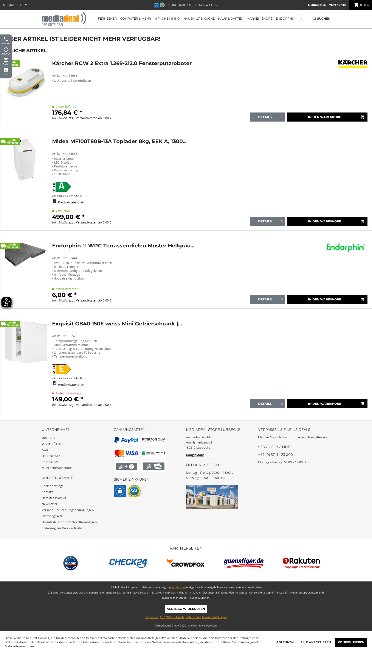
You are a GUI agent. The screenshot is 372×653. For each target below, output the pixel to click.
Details (265, 117)
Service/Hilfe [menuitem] (13, 4)
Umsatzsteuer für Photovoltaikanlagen (69, 522)
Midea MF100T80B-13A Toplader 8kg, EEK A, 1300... (119, 141)
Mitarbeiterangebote (57, 468)
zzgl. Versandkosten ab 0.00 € (90, 118)
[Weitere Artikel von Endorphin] (346, 248)
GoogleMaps (195, 455)
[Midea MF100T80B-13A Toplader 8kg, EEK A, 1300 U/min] (26, 182)
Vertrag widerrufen (186, 609)
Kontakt (47, 492)
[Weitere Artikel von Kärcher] (352, 65)
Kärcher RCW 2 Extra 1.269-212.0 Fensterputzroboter (122, 63)
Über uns (48, 438)
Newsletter (49, 504)
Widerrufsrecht (53, 444)
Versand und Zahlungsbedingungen (68, 510)
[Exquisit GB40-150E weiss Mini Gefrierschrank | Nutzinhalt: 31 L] (26, 364)
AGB (45, 450)
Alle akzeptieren (315, 642)
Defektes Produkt (54, 498)
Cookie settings (53, 486)
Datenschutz (51, 456)
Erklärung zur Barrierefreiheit (63, 528)
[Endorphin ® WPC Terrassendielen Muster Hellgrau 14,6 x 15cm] (26, 273)
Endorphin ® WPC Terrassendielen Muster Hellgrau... (123, 246)
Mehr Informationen (19, 646)
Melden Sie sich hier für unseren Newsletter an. (293, 437)
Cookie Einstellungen (214, 617)
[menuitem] (317, 5)
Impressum (50, 462)
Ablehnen (285, 642)
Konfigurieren (351, 642)
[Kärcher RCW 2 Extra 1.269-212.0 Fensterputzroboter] (26, 91)
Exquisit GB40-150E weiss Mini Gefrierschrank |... (117, 324)
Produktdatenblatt (71, 202)
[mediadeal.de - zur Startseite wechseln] (64, 19)
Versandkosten (177, 587)
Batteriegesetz (52, 516)
